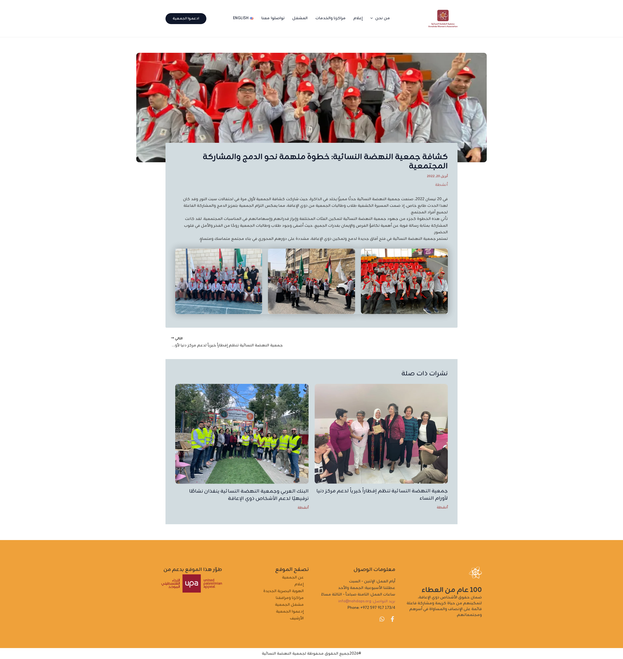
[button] (372, 18)
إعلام (358, 18)
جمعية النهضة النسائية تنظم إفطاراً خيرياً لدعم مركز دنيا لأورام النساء (382, 494)
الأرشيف (297, 618)
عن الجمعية (293, 577)
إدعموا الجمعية (290, 611)
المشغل (300, 18)
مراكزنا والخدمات (330, 18)
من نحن (382, 18)
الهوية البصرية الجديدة (283, 591)
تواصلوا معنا (272, 18)
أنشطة (441, 185)
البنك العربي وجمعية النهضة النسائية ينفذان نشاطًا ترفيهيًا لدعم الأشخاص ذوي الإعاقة (249, 495)
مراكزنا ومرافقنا (290, 598)
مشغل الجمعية (289, 605)
